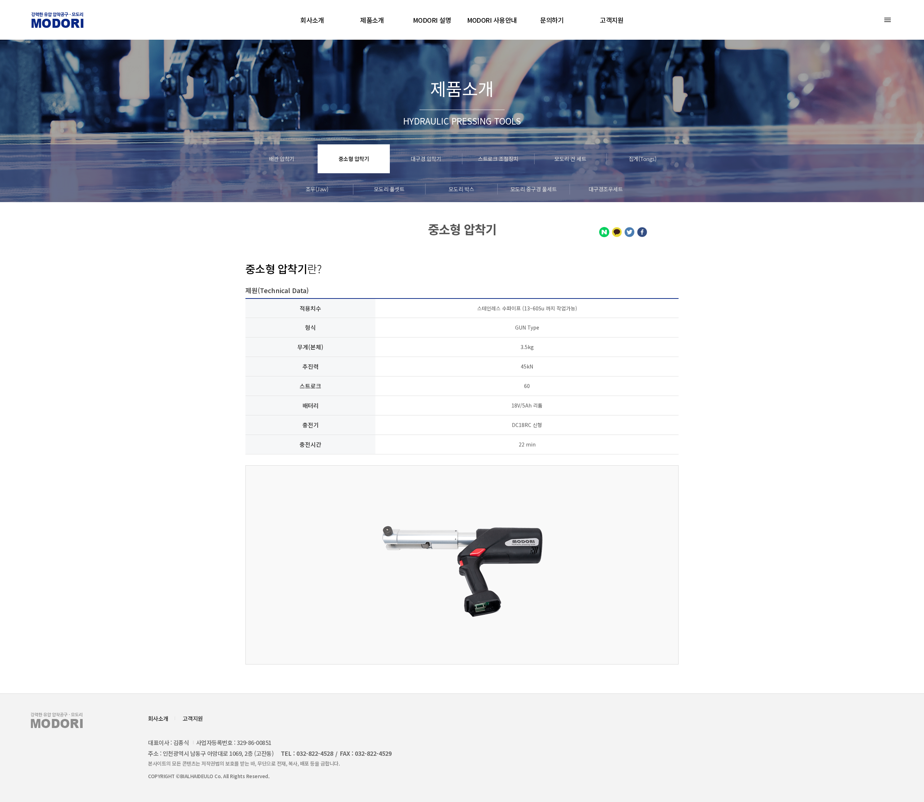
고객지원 (612, 20)
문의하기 (552, 20)
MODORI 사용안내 (492, 20)
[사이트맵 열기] (887, 19)
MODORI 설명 (432, 20)
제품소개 (372, 20)
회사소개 (312, 20)
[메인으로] (57, 20)
